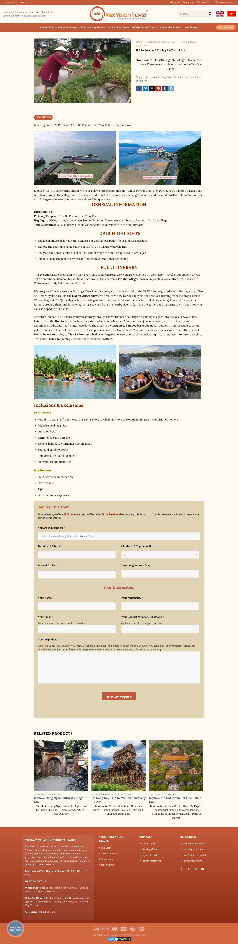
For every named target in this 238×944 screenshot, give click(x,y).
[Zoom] (38, 99)
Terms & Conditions (193, 843)
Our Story (106, 847)
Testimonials (107, 859)
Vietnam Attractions (225, 2)
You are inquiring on (51, 527)
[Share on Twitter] (145, 88)
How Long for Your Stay (135, 565)
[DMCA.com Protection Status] (119, 938)
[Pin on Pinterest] (158, 88)
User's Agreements (193, 849)
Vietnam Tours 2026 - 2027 (161, 41)
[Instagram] (189, 869)
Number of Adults (50, 546)
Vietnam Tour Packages (63, 27)
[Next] (203, 782)
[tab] (43, 117)
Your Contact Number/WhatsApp (142, 616)
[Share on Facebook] (139, 88)
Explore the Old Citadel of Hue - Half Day (175, 799)
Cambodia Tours (169, 27)
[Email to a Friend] (152, 88)
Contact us (188, 2)
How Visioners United (194, 855)
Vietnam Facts (204, 2)
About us (174, 2)
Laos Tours (190, 27)
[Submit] (210, 14)
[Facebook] (182, 869)
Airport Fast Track (118, 27)
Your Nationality (132, 597)
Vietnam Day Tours (92, 27)
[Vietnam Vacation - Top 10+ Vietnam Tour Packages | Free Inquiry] (119, 13)
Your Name (46, 597)
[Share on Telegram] (171, 88)
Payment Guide (150, 855)
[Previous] (34, 782)
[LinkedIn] (196, 869)
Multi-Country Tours (143, 27)
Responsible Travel (193, 860)
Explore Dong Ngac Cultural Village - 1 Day (60, 799)
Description (43, 117)
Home (43, 27)
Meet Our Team (109, 853)
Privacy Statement (151, 860)
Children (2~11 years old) (136, 546)
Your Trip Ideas (47, 639)
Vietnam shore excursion (86, 339)
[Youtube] (203, 869)
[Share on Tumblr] (165, 88)
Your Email (45, 616)
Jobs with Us (107, 864)
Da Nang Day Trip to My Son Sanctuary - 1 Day (118, 799)
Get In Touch (149, 843)
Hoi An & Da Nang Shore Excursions (166, 77)
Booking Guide (150, 849)
